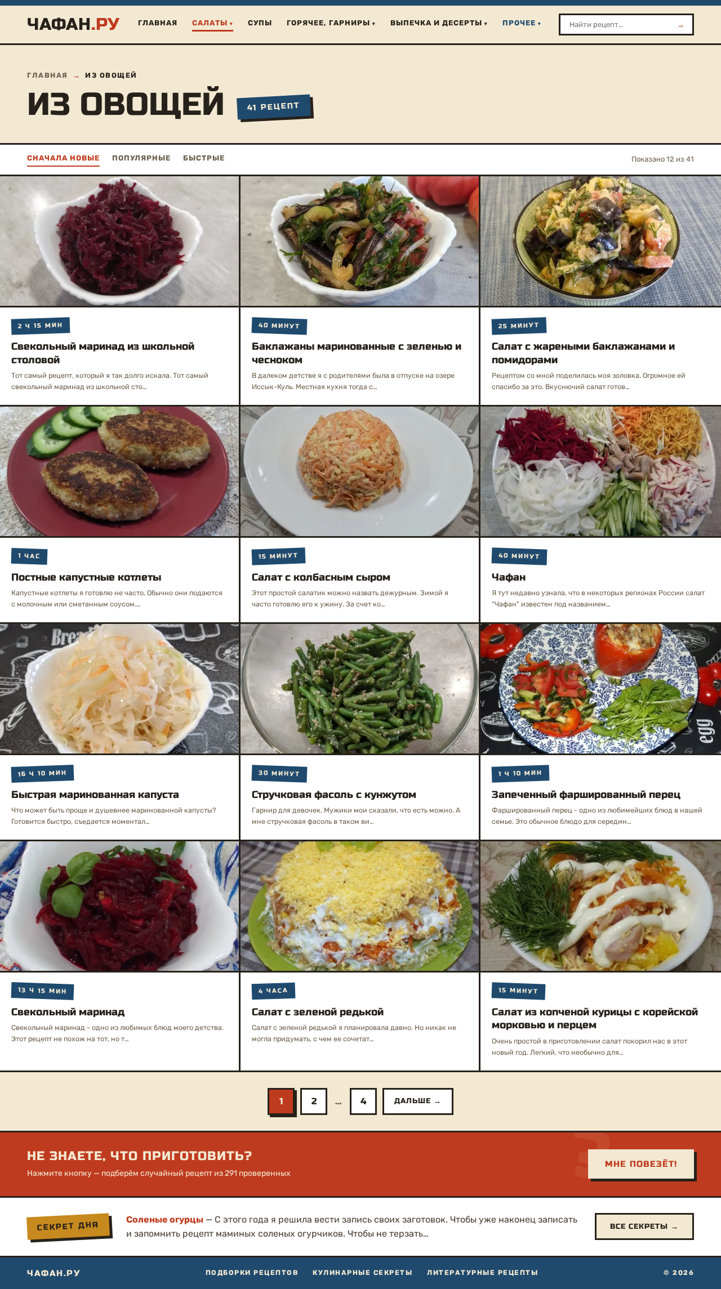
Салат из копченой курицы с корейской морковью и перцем (595, 1018)
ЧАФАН (73, 24)
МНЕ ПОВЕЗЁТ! (641, 1164)
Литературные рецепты (482, 1273)
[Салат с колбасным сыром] (360, 471)
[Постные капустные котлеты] (119, 471)
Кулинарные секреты (362, 1273)
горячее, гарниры (328, 23)
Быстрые (204, 158)
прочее (519, 23)
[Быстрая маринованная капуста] (119, 688)
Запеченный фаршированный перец (586, 794)
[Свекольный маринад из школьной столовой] (119, 241)
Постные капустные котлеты (86, 577)
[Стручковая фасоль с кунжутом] (360, 688)
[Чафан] (600, 471)
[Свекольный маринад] (119, 906)
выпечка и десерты (436, 23)
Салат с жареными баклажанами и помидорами (583, 352)
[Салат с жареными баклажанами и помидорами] (600, 241)
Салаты (210, 23)
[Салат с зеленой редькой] (360, 906)
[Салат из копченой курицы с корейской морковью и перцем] (600, 906)
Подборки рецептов (252, 1273)
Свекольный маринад (67, 1012)
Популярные (141, 158)
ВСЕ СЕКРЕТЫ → (644, 1226)
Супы (260, 23)
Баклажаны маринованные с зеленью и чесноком (356, 352)
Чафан (509, 577)
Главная (157, 23)
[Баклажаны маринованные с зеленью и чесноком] (360, 241)
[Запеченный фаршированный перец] (600, 688)
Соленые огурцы (164, 1219)
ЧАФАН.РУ (53, 1273)
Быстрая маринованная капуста (95, 794)
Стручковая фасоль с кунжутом (334, 794)
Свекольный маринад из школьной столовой (102, 352)
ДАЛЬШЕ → (418, 1100)
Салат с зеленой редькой (318, 1012)
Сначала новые (63, 158)
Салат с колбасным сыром (321, 577)
